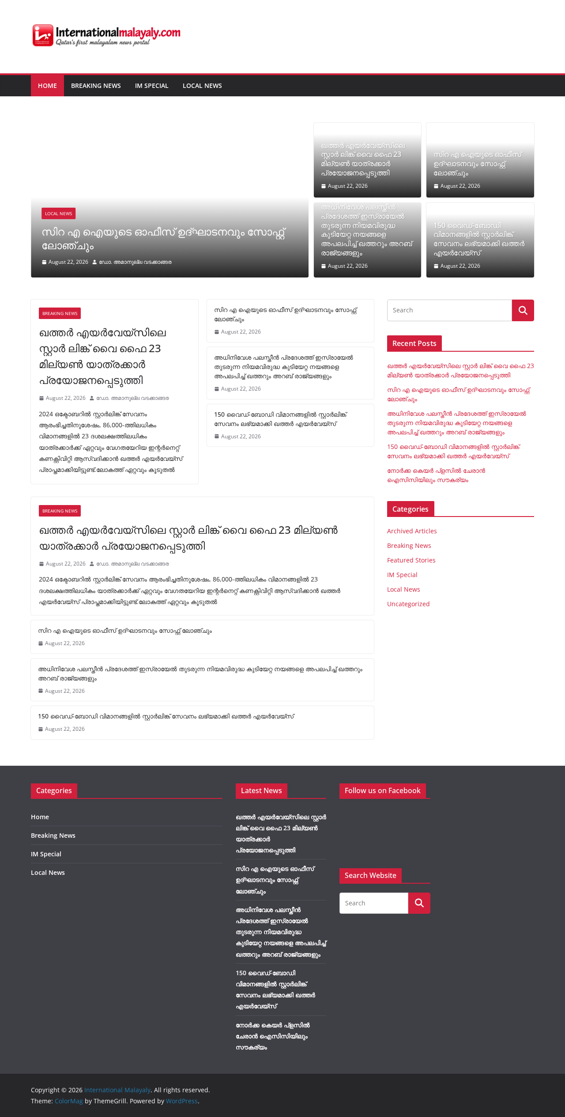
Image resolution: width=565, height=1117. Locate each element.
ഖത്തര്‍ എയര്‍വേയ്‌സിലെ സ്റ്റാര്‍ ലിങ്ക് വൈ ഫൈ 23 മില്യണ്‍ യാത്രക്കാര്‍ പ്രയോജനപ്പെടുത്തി (363, 159)
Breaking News (96, 85)
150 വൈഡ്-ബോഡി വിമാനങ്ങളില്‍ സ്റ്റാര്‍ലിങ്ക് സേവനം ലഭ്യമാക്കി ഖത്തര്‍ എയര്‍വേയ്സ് (478, 239)
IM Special (152, 85)
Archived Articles (412, 531)
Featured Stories (411, 560)
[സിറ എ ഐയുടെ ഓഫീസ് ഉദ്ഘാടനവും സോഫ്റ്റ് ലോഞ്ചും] (170, 129)
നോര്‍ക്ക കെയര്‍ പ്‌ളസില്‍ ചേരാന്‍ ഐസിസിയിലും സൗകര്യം (273, 1036)
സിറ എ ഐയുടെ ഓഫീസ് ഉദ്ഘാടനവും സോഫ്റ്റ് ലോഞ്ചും (162, 238)
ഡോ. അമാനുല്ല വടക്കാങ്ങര (135, 262)
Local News (202, 85)
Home (47, 85)
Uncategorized (408, 604)
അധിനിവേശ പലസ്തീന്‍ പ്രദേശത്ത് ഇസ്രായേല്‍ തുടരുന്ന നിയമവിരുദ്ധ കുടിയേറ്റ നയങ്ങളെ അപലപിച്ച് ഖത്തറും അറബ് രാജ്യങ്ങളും (366, 230)
